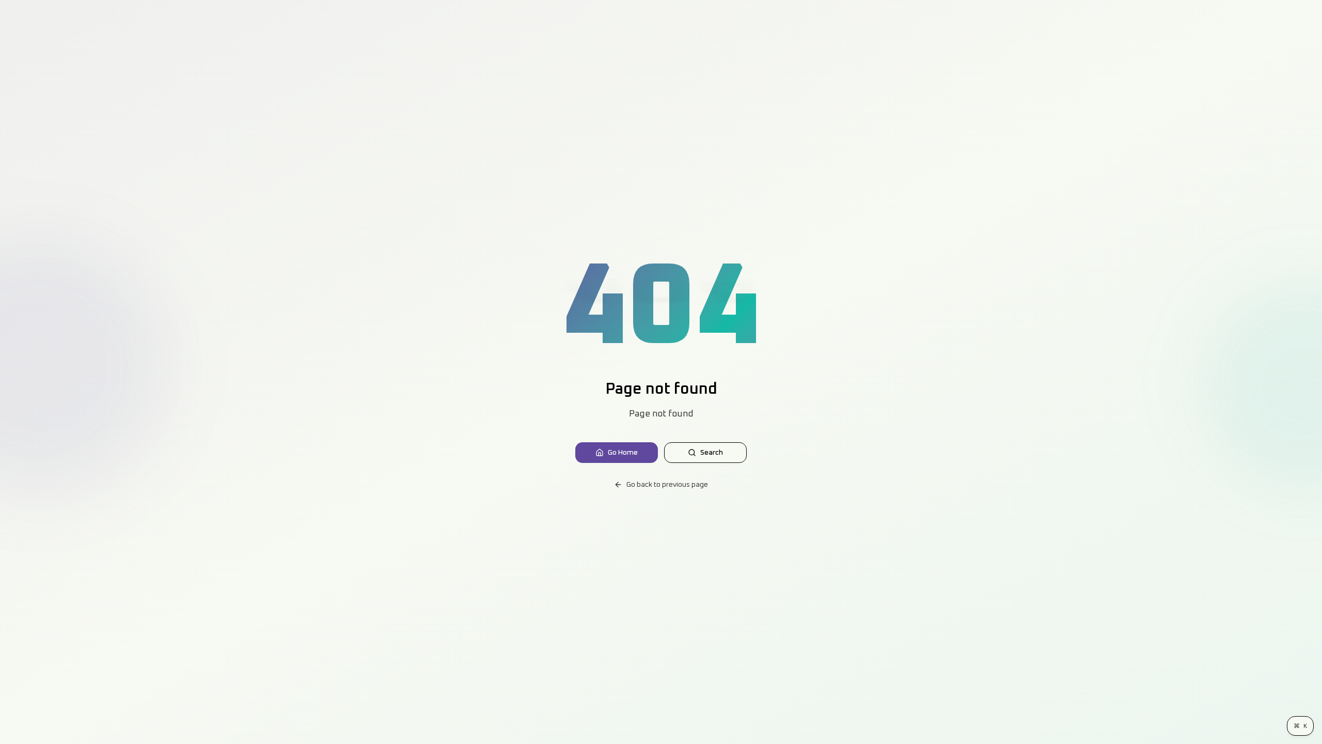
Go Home (623, 452)
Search (711, 452)
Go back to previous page (667, 484)
